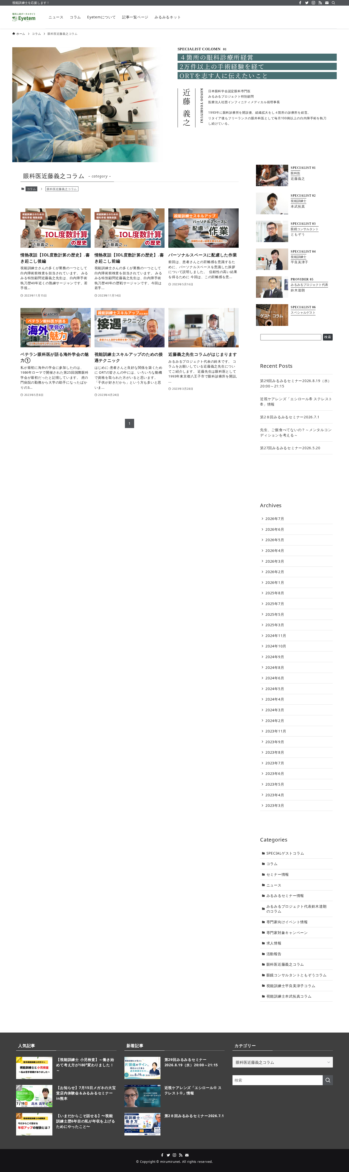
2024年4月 (274, 699)
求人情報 (274, 943)
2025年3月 (274, 624)
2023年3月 (274, 805)
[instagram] (313, 3)
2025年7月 (274, 603)
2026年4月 (274, 550)
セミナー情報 (277, 874)
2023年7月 (274, 763)
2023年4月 (274, 794)
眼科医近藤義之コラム (285, 964)
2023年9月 (274, 741)
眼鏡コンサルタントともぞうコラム (296, 975)
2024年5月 (274, 688)
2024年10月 (275, 646)
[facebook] (300, 3)
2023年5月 (274, 784)
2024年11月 (275, 635)
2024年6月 (274, 678)
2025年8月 (274, 592)
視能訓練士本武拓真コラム (289, 996)
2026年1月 (274, 582)
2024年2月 (274, 720)
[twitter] (307, 3)
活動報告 (274, 953)
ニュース (274, 885)
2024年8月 (274, 667)
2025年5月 (274, 614)
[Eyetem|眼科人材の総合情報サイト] (23, 17)
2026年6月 (274, 529)
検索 (327, 337)
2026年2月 (274, 571)
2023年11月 (275, 731)
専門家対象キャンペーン (287, 932)
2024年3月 (274, 709)
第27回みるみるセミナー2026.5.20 (290, 447)
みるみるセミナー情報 (285, 895)
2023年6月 (274, 773)
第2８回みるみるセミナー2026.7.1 (290, 417)
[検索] (333, 3)
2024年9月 (274, 656)
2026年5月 (274, 539)
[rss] (320, 3)
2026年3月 (274, 561)
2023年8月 (274, 752)
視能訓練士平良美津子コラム (291, 985)
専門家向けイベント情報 (287, 921)
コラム (31, 189)
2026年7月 (274, 518)
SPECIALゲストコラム (285, 853)
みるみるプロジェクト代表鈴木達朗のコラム (296, 909)
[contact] (326, 3)
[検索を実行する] (328, 1080)
